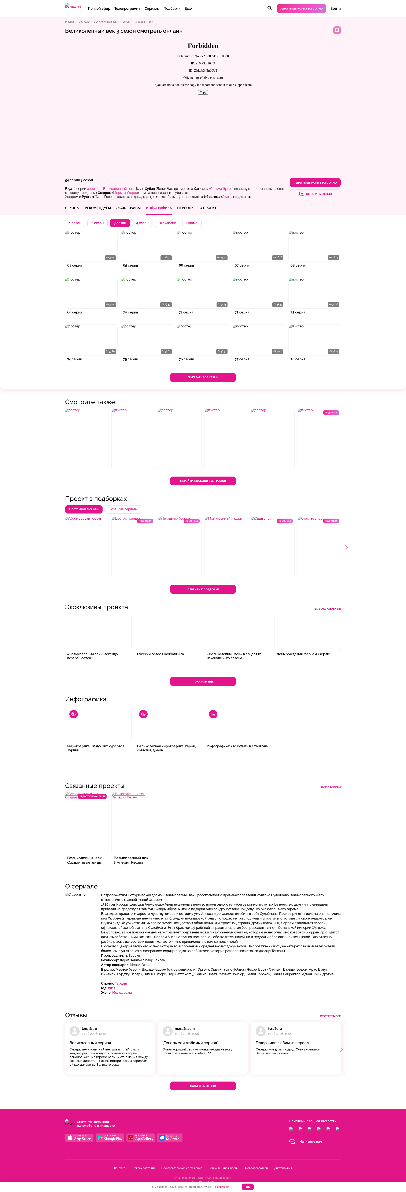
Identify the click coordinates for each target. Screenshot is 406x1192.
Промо (192, 223)
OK (248, 1187)
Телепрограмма (127, 9)
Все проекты (331, 787)
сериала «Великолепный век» (111, 189)
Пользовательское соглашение (181, 1168)
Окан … (227, 197)
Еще (188, 9)
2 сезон (97, 223)
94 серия (72, 180)
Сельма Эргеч (221, 189)
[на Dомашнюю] (73, 6)
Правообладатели (256, 1168)
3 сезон (87, 180)
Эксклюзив (167, 223)
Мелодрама (122, 993)
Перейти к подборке (203, 589)
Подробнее (222, 1187)
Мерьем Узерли (125, 193)
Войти (336, 9)
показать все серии (203, 377)
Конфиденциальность (223, 1168)
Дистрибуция (283, 1168)
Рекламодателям (144, 1168)
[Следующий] (347, 547)
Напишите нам (311, 1141)
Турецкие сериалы (123, 509)
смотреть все (330, 1016)
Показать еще (203, 681)
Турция (121, 983)
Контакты (120, 1168)
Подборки (172, 9)
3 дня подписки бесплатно (301, 8)
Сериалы (152, 9)
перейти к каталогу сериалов (203, 480)
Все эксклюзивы (328, 608)
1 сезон (75, 223)
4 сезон (142, 223)
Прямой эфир (99, 9)
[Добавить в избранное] (337, 30)
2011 (111, 988)
